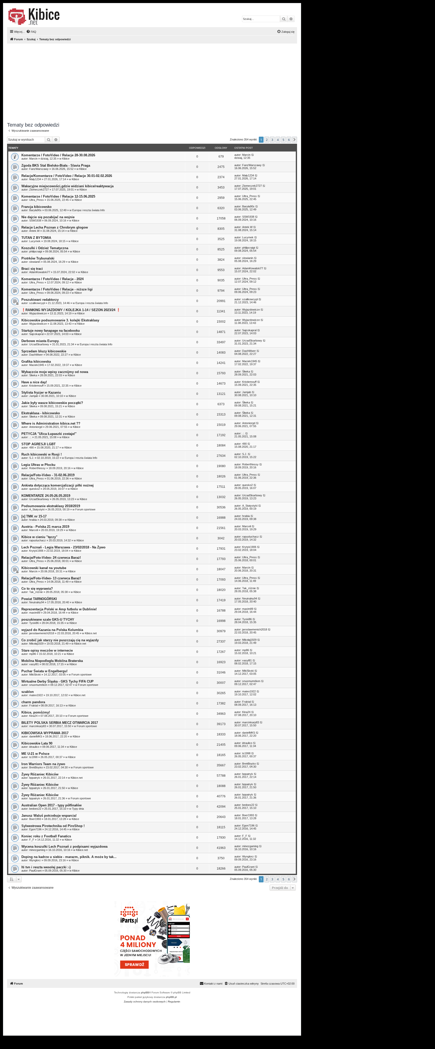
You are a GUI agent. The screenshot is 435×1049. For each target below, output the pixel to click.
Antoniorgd (35, 426)
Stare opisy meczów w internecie (47, 650)
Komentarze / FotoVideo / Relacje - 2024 (52, 279)
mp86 (32, 653)
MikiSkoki (35, 674)
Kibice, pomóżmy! (35, 712)
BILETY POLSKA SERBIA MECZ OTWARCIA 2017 (59, 723)
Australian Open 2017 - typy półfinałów (51, 805)
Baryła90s (35, 210)
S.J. (31, 457)
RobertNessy (37, 468)
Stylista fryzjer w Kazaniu (41, 392)
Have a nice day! (34, 382)
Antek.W (34, 230)
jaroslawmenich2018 (41, 633)
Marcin (33, 158)
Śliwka (33, 375)
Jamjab (33, 395)
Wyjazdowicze (38, 313)
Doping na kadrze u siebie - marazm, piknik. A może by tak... (69, 857)
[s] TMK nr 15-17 (34, 516)
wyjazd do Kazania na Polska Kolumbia (52, 630)
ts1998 (33, 757)
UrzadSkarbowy (39, 344)
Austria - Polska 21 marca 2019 (45, 527)
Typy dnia (78, 808)
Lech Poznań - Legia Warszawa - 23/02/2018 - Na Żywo (63, 547)
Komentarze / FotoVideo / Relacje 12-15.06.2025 (58, 196)
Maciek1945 (36, 364)
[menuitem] (31, 32)
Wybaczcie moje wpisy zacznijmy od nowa (54, 372)
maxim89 (34, 612)
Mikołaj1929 (36, 643)
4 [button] (278, 139)
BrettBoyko (36, 767)
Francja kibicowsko (36, 207)
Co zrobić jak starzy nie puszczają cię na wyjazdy (60, 640)
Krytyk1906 (36, 550)
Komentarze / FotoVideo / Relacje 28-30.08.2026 (58, 155)
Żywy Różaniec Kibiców (39, 774)
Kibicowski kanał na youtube (43, 568)
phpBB (145, 992)
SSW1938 (35, 220)
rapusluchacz (37, 540)
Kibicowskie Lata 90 (36, 743)
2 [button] (267, 139)
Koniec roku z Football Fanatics (46, 836)
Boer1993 (35, 818)
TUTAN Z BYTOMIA (36, 238)
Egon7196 (35, 829)
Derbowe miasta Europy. (40, 341)
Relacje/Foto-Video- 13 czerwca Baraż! (51, 578)
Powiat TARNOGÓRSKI (39, 599)
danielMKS (35, 736)
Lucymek (35, 241)
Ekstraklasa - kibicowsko (40, 413)
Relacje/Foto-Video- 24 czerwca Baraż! (51, 557)
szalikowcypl (37, 303)
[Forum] (33, 16)
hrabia (33, 519)
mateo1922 (36, 695)
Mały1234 (35, 179)
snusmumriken (38, 684)
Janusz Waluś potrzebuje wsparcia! (49, 815)
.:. (30, 437)
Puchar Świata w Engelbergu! (44, 671)
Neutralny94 (36, 602)
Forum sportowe (85, 509)
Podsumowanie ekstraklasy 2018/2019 (50, 506)
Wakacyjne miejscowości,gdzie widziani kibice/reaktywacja (67, 186)
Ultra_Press (36, 199)
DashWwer (36, 354)
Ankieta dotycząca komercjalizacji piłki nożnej (57, 485)
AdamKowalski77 (39, 272)
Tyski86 (34, 622)
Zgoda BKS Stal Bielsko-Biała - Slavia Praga (55, 165)
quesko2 (34, 488)
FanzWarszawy (39, 168)
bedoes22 (35, 808)
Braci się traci (32, 269)
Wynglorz (35, 860)
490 (31, 447)
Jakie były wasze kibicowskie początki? (52, 403)
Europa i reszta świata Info (88, 210)
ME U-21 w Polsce (35, 754)
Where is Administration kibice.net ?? (50, 423)
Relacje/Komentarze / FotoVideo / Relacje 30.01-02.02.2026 (66, 176)
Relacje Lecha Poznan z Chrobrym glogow (54, 227)
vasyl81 (34, 664)
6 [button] (289, 139)
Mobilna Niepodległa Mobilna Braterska (52, 661)
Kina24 (33, 715)
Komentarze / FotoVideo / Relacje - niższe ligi (57, 289)
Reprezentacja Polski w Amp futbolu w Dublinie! (59, 609)
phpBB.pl (171, 997)
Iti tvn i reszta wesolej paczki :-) (45, 867)
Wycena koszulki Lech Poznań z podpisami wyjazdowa (64, 846)
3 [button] (272, 139)
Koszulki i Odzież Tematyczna (44, 248)
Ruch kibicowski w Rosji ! (41, 454)
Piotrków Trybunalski (37, 258)
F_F (31, 839)
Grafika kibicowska (36, 361)
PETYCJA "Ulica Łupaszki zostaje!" (49, 434)
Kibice (65, 158)
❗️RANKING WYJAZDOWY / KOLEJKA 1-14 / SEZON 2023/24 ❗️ (70, 310)
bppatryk (34, 777)
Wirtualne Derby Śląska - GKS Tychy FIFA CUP (57, 681)
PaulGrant (35, 870)
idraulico (34, 746)
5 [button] (283, 139)
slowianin (34, 261)
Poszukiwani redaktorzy (40, 300)
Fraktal (33, 705)
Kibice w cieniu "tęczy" (39, 537)
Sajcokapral (36, 333)
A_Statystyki (37, 509)
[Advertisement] (158, 83)
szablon (27, 692)
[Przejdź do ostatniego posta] (253, 154)
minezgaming (37, 849)
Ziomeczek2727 (39, 189)
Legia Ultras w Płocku (38, 465)
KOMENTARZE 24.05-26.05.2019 (45, 496)
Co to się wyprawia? (37, 588)
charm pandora (33, 702)
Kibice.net (91, 633)
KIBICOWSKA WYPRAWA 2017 (44, 733)
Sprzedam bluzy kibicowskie (43, 351)
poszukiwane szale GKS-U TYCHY (47, 619)
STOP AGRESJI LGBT (38, 444)
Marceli (33, 530)
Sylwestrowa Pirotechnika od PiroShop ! (53, 826)
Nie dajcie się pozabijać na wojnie (48, 217)
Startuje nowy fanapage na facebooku (50, 330)
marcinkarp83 (37, 726)
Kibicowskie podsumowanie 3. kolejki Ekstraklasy (60, 320)
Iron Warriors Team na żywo (43, 764)
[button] (294, 140)
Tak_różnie (36, 591)
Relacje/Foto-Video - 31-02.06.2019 (48, 475)
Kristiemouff (36, 385)
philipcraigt (35, 251)
